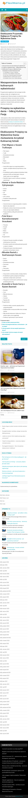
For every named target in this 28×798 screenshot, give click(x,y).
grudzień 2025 (5, 585)
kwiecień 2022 (5, 655)
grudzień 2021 (5, 666)
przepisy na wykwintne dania (16, 121)
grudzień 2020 (5, 701)
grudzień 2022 (5, 631)
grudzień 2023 (5, 626)
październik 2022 (6, 637)
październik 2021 (6, 672)
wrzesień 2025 (5, 594)
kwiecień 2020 (5, 725)
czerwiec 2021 (5, 684)
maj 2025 (4, 605)
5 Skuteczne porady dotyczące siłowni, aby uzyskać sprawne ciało (5, 339)
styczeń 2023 (5, 629)
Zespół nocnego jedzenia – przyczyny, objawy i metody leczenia (13, 442)
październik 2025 (6, 591)
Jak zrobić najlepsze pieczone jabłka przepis (12, 410)
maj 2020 (4, 722)
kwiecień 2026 (5, 573)
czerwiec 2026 (5, 568)
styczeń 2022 (5, 663)
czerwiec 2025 (5, 602)
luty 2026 (4, 579)
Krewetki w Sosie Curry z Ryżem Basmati (13, 78)
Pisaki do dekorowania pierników (10, 322)
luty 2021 (4, 695)
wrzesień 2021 (5, 675)
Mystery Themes (19, 796)
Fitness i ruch (5, 498)
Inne (3, 501)
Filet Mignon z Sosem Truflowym (11, 72)
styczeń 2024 (5, 623)
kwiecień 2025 (5, 608)
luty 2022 (4, 661)
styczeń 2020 (5, 733)
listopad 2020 (5, 704)
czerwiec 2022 (5, 649)
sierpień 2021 (5, 678)
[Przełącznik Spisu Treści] (24, 63)
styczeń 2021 (5, 698)
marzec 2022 (5, 658)
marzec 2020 (5, 727)
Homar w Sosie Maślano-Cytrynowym (12, 73)
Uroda (3, 504)
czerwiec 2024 (5, 617)
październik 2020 (6, 707)
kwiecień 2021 (5, 690)
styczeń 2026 (5, 582)
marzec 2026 (5, 576)
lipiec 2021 (4, 681)
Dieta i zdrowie (4, 41)
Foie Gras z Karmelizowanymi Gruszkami (13, 75)
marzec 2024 (5, 620)
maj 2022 (4, 652)
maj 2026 (4, 570)
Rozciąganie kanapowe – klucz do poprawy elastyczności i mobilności (12, 447)
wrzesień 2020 (5, 710)
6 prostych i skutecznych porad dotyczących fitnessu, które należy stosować (24, 339)
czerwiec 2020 (5, 719)
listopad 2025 (5, 588)
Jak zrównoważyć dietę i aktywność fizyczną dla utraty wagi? (13, 389)
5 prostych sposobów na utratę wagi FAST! (12, 749)
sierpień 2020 (5, 713)
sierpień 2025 (5, 597)
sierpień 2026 (5, 562)
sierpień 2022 (5, 643)
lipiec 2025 (4, 600)
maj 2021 (4, 687)
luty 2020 (4, 730)
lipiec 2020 (4, 716)
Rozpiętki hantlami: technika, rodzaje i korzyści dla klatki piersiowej (14, 432)
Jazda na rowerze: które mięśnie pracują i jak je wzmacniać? (13, 437)
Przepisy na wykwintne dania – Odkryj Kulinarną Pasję (14, 67)
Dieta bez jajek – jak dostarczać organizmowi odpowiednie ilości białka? (13, 366)
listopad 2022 (5, 634)
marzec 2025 (5, 611)
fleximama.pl (12, 43)
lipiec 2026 (4, 565)
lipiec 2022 (4, 646)
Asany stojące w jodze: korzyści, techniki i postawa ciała (14, 427)
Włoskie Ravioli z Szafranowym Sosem (13, 76)
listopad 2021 (5, 669)
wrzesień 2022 (5, 640)
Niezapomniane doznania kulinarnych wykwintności (13, 65)
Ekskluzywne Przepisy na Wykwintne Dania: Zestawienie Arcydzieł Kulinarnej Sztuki (11, 69)
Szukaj (2, 414)
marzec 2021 (5, 693)
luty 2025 (4, 614)
